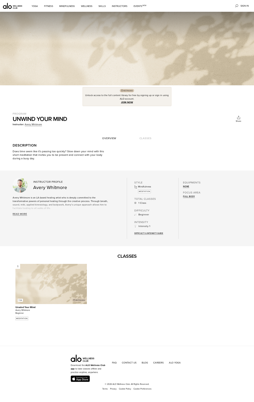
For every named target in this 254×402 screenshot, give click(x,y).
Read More (20, 214)
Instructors (119, 6)
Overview (109, 138)
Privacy (113, 389)
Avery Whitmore (33, 124)
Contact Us (129, 362)
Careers (158, 362)
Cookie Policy (125, 389)
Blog (145, 362)
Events (140, 6)
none (186, 186)
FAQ (114, 362)
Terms (105, 389)
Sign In (244, 5)
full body (189, 196)
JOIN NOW (127, 102)
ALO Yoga (175, 362)
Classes (145, 138)
